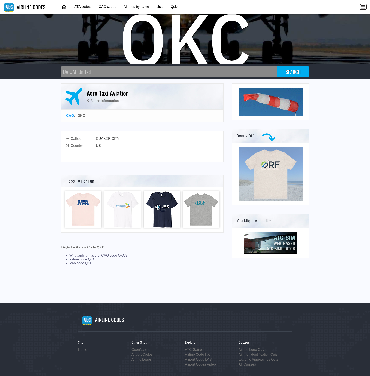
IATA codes (82, 7)
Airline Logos (141, 359)
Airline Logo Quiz (252, 349)
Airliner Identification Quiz (258, 354)
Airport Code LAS (198, 359)
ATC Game (193, 349)
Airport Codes (141, 354)
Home (82, 349)
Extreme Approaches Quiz (258, 359)
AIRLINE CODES (30, 7)
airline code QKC (82, 259)
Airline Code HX (197, 354)
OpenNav (138, 349)
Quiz (174, 7)
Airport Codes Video (200, 364)
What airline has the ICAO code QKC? (98, 255)
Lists (159, 7)
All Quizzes (247, 364)
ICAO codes (107, 7)
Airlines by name (136, 7)
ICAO (69, 115)
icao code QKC (80, 263)
